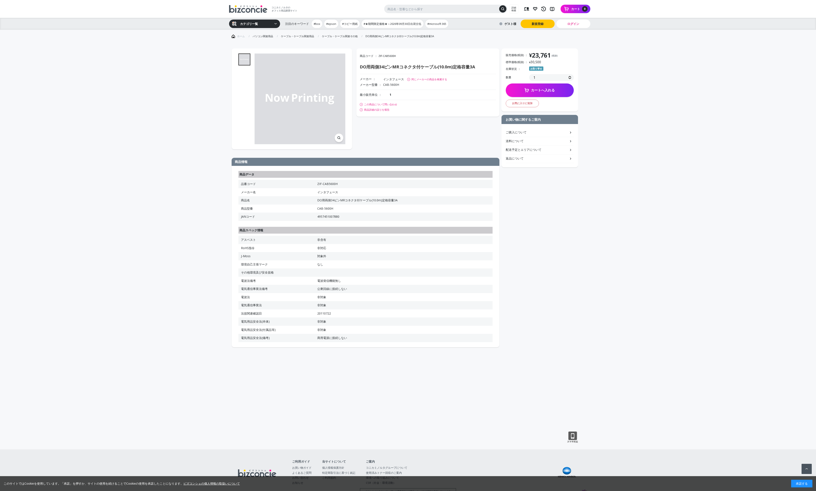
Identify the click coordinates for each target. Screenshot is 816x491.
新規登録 (538, 24)
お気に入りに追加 (522, 103)
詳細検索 (513, 9)
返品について (515, 158)
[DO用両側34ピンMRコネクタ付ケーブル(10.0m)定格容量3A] (300, 99)
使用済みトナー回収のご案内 (384, 473)
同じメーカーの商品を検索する (429, 79)
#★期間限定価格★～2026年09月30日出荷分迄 (392, 24)
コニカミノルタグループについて (386, 468)
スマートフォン (572, 437)
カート (578, 9)
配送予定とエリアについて (523, 150)
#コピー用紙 (350, 24)
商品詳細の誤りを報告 (377, 109)
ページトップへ (807, 469)
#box (317, 24)
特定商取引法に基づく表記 (338, 473)
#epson (331, 24)
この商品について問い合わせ (380, 104)
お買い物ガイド (302, 468)
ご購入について (516, 132)
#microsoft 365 (436, 24)
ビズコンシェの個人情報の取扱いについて (211, 483)
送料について (515, 141)
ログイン (573, 24)
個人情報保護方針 (333, 468)
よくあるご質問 (302, 473)
